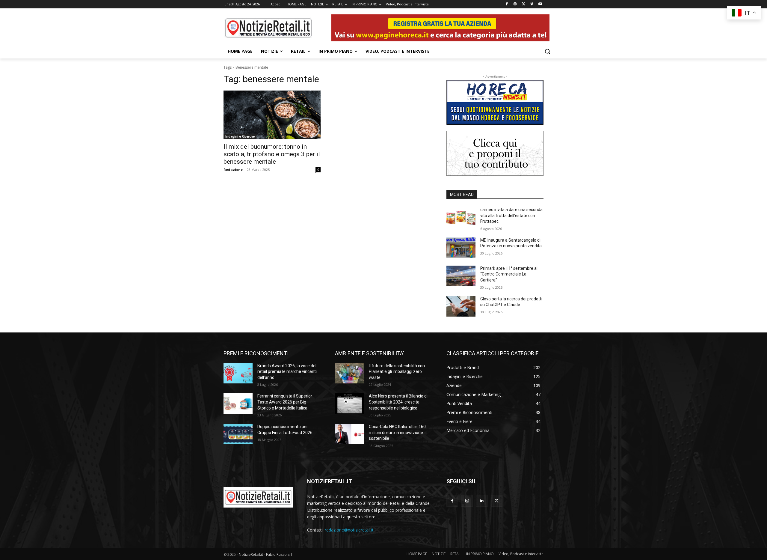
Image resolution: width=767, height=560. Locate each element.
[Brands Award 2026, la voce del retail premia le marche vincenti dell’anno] (238, 373)
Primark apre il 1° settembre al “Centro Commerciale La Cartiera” (508, 274)
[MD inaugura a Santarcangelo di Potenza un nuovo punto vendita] (460, 247)
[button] (547, 51)
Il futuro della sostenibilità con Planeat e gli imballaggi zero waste (397, 371)
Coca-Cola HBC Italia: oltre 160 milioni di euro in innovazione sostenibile (397, 432)
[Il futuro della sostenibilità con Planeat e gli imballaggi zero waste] (349, 373)
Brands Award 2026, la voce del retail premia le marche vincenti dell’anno (287, 371)
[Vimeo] (531, 4)
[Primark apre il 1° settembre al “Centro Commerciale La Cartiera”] (460, 276)
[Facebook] (506, 4)
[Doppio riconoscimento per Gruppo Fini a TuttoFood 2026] (238, 434)
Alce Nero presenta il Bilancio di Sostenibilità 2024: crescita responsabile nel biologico (398, 402)
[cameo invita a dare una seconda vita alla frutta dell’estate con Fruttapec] (460, 217)
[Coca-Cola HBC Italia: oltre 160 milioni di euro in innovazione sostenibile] (349, 434)
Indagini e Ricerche (240, 136)
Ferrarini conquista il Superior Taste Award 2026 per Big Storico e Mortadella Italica (284, 402)
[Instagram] (515, 4)
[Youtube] (540, 4)
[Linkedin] (481, 501)
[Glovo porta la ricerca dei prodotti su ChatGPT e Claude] (460, 306)
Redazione (233, 169)
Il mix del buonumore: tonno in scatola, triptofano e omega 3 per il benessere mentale (272, 154)
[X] (523, 4)
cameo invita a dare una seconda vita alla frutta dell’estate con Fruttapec (511, 215)
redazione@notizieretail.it (349, 530)
